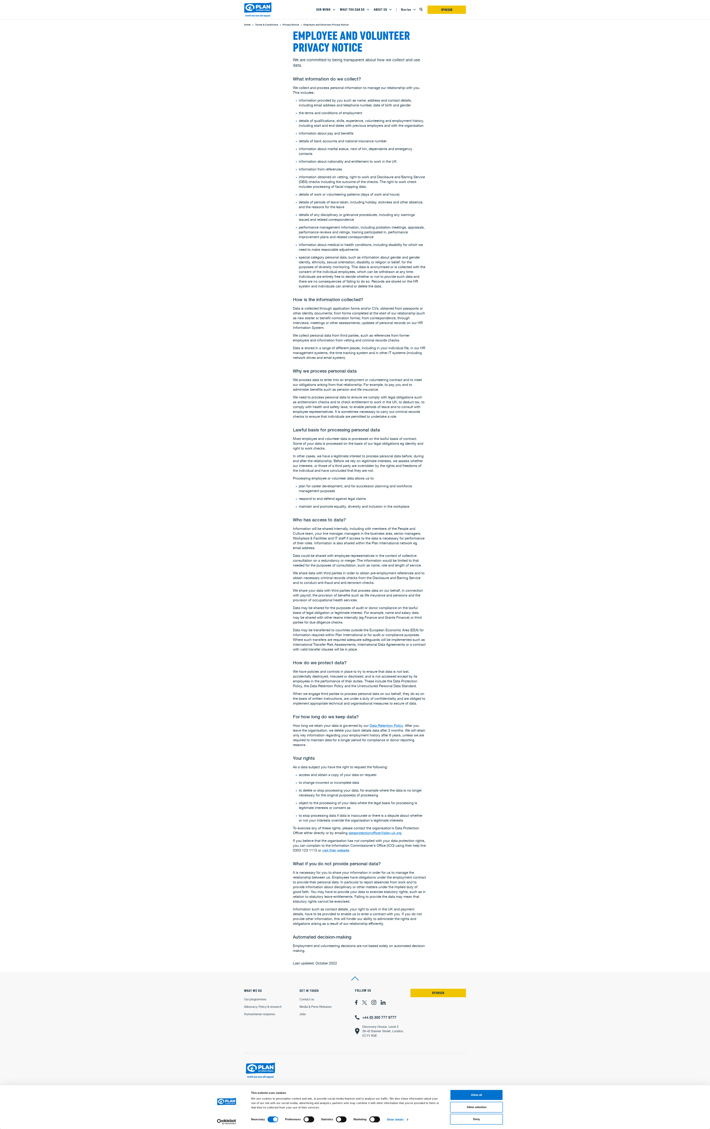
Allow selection (476, 1107)
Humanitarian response (259, 1014)
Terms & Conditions (266, 25)
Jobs (303, 1014)
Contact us (307, 999)
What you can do (352, 10)
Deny (476, 1119)
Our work (323, 10)
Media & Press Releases (316, 1007)
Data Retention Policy (386, 725)
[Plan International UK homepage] (258, 9)
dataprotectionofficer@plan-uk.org (375, 833)
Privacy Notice (291, 25)
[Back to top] (355, 978)
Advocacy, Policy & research (263, 1007)
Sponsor (447, 10)
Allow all (476, 1094)
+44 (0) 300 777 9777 (379, 1017)
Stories (406, 10)
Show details (395, 1119)
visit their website (335, 850)
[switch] (309, 1119)
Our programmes (255, 999)
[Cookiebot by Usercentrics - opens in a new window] (226, 1122)
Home (247, 25)
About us (380, 10)
